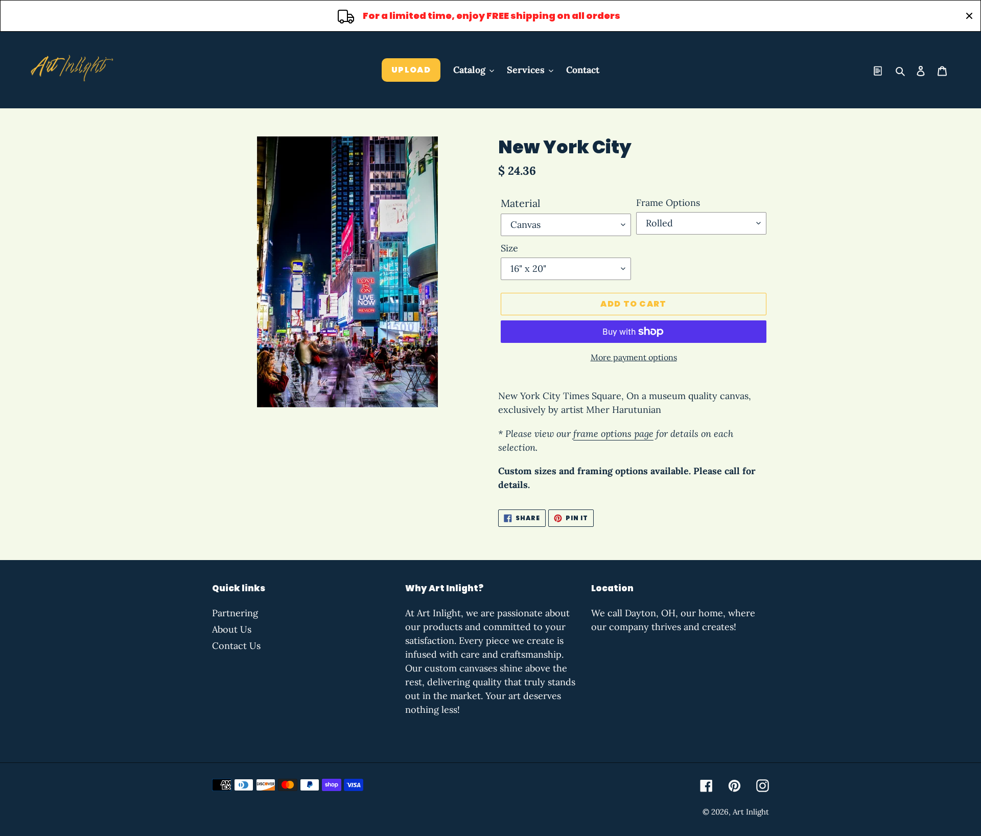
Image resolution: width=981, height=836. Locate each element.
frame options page (613, 433)
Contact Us (236, 646)
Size (509, 248)
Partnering (235, 613)
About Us (231, 629)
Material (520, 203)
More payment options (634, 357)
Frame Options (668, 202)
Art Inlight (751, 812)
